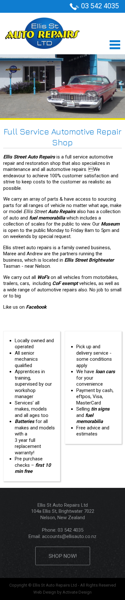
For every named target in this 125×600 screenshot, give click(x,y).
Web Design (44, 592)
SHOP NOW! (62, 556)
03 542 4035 (100, 6)
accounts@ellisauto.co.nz (69, 536)
